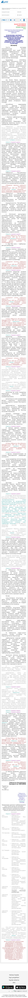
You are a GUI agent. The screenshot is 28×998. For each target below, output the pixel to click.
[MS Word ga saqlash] (11, 20)
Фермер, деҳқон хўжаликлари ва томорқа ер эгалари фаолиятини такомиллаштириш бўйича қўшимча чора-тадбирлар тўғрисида (14, 509)
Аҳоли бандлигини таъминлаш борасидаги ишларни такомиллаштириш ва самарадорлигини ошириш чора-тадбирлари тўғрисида (14, 520)
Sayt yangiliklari (14, 977)
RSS (14, 982)
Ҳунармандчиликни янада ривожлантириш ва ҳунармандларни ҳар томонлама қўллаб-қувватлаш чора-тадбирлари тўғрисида (14, 502)
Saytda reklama (14, 980)
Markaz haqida (14, 975)
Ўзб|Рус (26, 20)
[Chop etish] (14, 20)
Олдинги (8, 171)
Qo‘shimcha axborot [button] (5, 15)
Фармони (14, 265)
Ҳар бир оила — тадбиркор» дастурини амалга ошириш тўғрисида (14, 515)
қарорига (13, 238)
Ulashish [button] (20, 15)
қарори (14, 189)
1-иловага (12, 140)
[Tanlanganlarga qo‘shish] (1, 20)
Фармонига (16, 321)
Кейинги (8, 142)
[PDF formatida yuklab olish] (13, 20)
